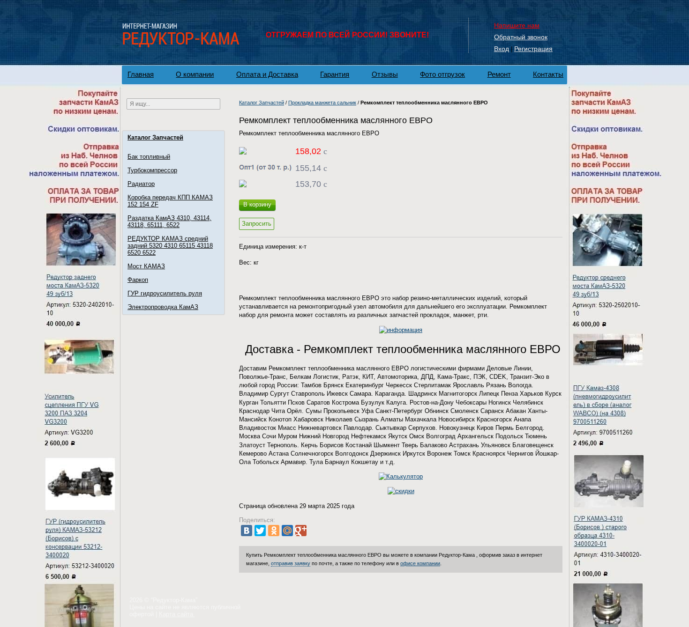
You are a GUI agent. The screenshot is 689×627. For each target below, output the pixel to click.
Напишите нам (516, 25)
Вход (501, 48)
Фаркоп (137, 279)
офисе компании (420, 563)
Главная (140, 74)
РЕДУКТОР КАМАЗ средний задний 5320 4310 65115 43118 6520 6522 (170, 245)
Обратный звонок (520, 37)
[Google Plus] (301, 530)
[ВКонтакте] (246, 530)
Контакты (548, 74)
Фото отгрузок (442, 74)
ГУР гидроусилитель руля (164, 293)
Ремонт (499, 74)
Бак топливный (148, 156)
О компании (195, 74)
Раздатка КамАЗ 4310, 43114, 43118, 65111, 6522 (169, 221)
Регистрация (533, 48)
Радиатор (141, 183)
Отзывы (385, 74)
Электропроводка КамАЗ (162, 306)
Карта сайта (177, 614)
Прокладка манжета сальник (322, 102)
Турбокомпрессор (152, 170)
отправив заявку (290, 563)
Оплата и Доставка (267, 74)
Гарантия (334, 74)
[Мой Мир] (287, 530)
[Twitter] (260, 530)
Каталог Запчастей (155, 137)
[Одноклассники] (273, 530)
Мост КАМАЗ (146, 266)
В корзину (257, 204)
